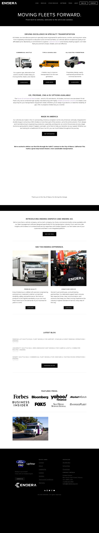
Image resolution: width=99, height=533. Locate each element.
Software (63, 3)
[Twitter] (49, 490)
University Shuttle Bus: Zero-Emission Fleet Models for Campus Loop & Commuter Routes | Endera (46, 349)
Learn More (49, 82)
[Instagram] (47, 490)
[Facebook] (52, 490)
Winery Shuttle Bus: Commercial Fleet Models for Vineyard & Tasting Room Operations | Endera (49, 358)
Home (37, 3)
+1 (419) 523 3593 (68, 481)
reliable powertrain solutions (67, 100)
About (41, 466)
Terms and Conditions (46, 479)
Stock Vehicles (53, 3)
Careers (41, 473)
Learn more (24, 82)
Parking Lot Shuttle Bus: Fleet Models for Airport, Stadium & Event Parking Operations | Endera (49, 340)
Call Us (83, 3)
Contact (93, 3)
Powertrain (66, 469)
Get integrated (49, 133)
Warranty (42, 483)
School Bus (66, 466)
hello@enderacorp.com (70, 484)
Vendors (41, 476)
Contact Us (20, 478)
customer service (54, 42)
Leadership (42, 469)
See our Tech (49, 234)
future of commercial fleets (26, 98)
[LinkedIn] (45, 490)
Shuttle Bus (66, 462)
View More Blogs (49, 365)
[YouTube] (54, 490)
